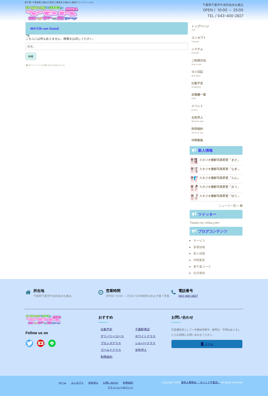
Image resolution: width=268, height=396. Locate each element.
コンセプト (198, 37)
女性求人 (197, 117)
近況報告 (199, 273)
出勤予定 (197, 83)
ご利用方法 (198, 60)
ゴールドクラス (111, 350)
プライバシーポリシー (120, 387)
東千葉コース (202, 266)
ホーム (62, 382)
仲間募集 (197, 140)
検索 (30, 56)
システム (197, 49)
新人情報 (199, 253)
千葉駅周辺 (142, 329)
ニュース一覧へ (229, 205)
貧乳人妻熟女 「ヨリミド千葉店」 (200, 382)
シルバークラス (145, 343)
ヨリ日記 (197, 71)
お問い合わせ (110, 382)
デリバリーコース (112, 336)
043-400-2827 (188, 296)
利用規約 (197, 128)
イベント (197, 106)
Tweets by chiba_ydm (204, 222)
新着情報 (199, 247)
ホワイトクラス (145, 336)
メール (208, 344)
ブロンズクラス (111, 343)
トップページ (200, 26)
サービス (199, 240)
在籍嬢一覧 (198, 94)
